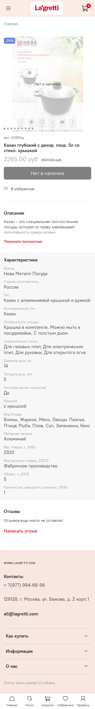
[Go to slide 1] (4, 128)
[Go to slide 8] (29, 128)
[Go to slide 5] (18, 128)
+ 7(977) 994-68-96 (24, 585)
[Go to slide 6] (22, 128)
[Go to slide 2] (7, 128)
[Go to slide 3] (11, 128)
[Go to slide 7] (25, 128)
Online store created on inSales (29, 683)
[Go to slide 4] (14, 128)
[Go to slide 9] (32, 128)
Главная (11, 23)
